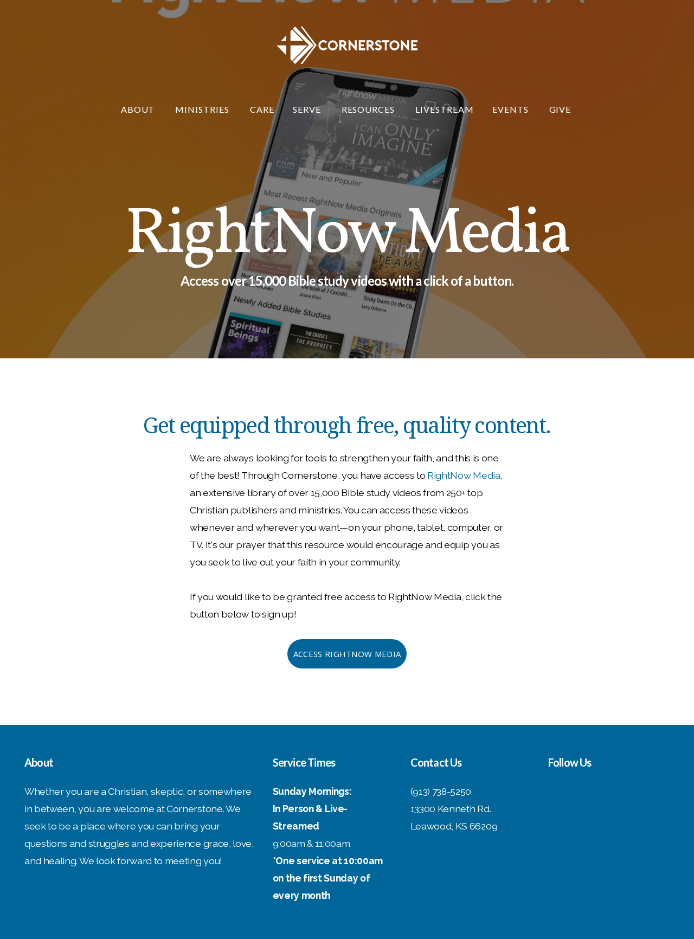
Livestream (444, 109)
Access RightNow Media (347, 653)
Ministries (203, 109)
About (139, 109)
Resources (369, 109)
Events (511, 109)
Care (262, 109)
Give (561, 109)
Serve (308, 109)
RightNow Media (463, 475)
